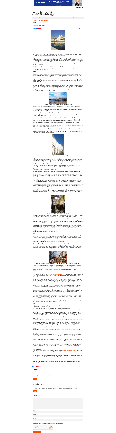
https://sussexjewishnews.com (61, 227)
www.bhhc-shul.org (75, 182)
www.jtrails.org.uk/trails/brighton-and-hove (47, 234)
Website (34, 417)
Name (34, 410)
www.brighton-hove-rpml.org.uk (55, 273)
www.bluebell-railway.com (74, 340)
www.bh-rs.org (63, 188)
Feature (46, 20)
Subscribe (57, 17)
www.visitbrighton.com (72, 358)
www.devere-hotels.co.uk (69, 350)
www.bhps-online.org (57, 191)
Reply (35, 378)
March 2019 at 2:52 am (37, 372)
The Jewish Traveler (38, 20)
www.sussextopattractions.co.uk (40, 346)
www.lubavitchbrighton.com (65, 214)
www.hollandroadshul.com (46, 184)
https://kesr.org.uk (50, 341)
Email (79, 27)
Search (74, 17)
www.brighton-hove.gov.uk (47, 336)
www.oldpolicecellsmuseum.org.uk (52, 268)
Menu (40, 17)
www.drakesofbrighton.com (69, 356)
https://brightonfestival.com (39, 309)
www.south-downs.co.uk (38, 340)
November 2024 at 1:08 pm (38, 383)
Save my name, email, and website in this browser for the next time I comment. (48, 423)
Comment (35, 397)
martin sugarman (36, 382)
